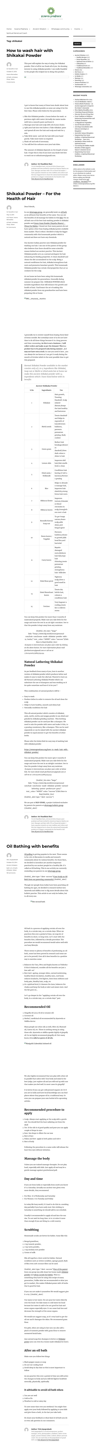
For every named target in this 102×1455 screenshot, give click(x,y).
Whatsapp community (60, 29)
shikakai (15, 77)
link (61, 218)
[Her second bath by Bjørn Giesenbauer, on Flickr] (46, 912)
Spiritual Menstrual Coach (17, 33)
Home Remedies (12, 74)
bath (8, 868)
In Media (77, 76)
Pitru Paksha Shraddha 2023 (84, 110)
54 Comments (11, 227)
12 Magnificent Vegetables (83, 123)
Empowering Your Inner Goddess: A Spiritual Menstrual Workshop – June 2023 (84, 137)
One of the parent (61, 1269)
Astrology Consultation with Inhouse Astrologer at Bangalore (84, 129)
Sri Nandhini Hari (12, 69)
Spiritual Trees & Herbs (83, 61)
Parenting (78, 80)
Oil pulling (28, 854)
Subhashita (80, 63)
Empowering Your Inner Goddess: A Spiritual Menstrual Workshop (84, 154)
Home (9, 29)
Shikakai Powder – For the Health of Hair (34, 196)
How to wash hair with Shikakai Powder (30, 53)
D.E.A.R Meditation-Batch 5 (83, 102)
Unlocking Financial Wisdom (84, 112)
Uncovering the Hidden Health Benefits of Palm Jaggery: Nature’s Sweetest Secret (84, 148)
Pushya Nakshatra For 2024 (83, 99)
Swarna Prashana (21, 29)
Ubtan (13, 79)
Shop (8, 79)
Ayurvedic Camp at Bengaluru (84, 133)
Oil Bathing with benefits (33, 846)
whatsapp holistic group (53, 805)
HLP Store (10, 217)
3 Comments (11, 82)
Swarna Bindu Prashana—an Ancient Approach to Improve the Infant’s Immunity (84, 106)
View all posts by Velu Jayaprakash (48, 1440)
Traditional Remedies (83, 68)
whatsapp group (35, 212)
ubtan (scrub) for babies (43, 1275)
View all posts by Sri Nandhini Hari (42, 179)
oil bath (9, 77)
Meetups (77, 78)
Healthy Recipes (81, 57)
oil (11, 868)
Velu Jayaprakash (12, 859)
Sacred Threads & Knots (82, 125)
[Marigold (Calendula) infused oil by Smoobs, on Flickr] (46, 1057)
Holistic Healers (80, 74)
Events (77, 29)
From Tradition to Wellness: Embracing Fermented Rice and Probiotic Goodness (85, 118)
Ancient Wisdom (39, 29)
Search (77, 43)
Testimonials (79, 84)
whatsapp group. (54, 871)
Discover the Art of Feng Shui (84, 114)
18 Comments (11, 873)
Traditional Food (81, 66)
